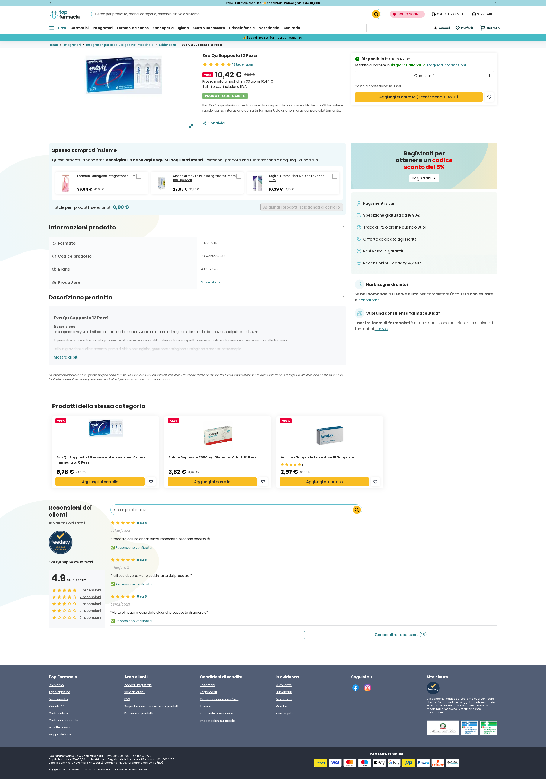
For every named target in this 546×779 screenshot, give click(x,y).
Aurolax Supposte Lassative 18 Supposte (317, 457)
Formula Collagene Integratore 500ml (106, 176)
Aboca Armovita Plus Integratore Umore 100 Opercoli (204, 178)
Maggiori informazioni (446, 65)
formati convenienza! (286, 37)
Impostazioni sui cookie (217, 721)
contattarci (369, 300)
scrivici (381, 328)
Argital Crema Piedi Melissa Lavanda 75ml (297, 178)
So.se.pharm (211, 282)
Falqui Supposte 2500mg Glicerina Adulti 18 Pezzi (213, 457)
